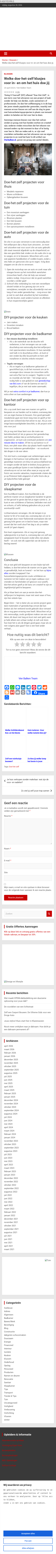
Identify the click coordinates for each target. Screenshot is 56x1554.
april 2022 (8, 1205)
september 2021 (11, 1229)
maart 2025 (9, 1090)
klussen (8, 74)
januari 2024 (9, 1137)
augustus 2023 (10, 1151)
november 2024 (11, 1103)
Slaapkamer (9, 1386)
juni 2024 (8, 1120)
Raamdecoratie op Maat (13, 1440)
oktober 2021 (10, 1225)
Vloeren (7, 1416)
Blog (6, 1328)
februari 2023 (10, 1171)
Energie (7, 1342)
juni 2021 (8, 1239)
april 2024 (8, 1127)
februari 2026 (10, 1053)
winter (7, 1420)
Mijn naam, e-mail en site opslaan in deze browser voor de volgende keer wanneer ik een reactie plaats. (28, 888)
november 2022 (11, 1181)
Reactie (8, 816)
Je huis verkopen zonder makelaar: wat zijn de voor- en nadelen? (28, 781)
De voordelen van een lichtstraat (18, 1006)
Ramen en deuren (12, 1376)
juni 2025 (8, 1080)
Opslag (7, 1365)
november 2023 (11, 1141)
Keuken (7, 1355)
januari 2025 (9, 1097)
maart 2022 (9, 1208)
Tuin (6, 1399)
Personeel (8, 1369)
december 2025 (11, 1059)
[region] (28, 1517)
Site (6, 872)
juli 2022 (8, 1195)
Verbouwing (9, 1409)
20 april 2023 (9, 88)
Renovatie (8, 1379)
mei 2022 (8, 1202)
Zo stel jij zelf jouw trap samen (35, 791)
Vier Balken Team (24, 88)
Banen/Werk (9, 1321)
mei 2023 (8, 1161)
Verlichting (9, 1413)
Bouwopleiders (8, 1450)
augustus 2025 (10, 1073)
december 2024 (11, 1100)
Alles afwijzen (28, 1548)
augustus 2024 (10, 1114)
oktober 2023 (10, 1144)
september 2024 (11, 1110)
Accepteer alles (28, 1533)
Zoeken (49, 914)
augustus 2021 (10, 1232)
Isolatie (7, 1352)
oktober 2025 (10, 1066)
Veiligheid (8, 1406)
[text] (28, 1496)
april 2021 (8, 1246)
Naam (7, 848)
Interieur (8, 1348)
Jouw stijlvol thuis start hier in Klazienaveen (24, 1021)
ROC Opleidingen (9, 1460)
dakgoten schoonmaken (15, 1335)
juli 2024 (8, 1117)
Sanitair (7, 1382)
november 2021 (11, 1222)
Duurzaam (8, 1338)
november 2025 (11, 1063)
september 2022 (11, 1188)
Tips (6, 1389)
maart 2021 (9, 1249)
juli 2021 (8, 1236)
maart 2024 (9, 1131)
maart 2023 (9, 1168)
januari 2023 (9, 1175)
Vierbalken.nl (10, 140)
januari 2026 (9, 1056)
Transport (8, 1392)
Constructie (9, 1331)
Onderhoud (9, 1362)
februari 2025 (10, 1093)
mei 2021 (8, 1242)
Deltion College (9, 1465)
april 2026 (8, 1046)
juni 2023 (8, 1158)
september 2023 (11, 1147)
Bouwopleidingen (10, 1455)
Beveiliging (9, 1325)
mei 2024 (8, 1124)
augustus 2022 (10, 1192)
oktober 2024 (10, 1107)
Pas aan (28, 1541)
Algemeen (8, 1315)
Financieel (8, 1345)
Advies (7, 1311)
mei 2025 (8, 1083)
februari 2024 (10, 1134)
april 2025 (8, 1086)
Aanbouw (8, 1308)
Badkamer (8, 1318)
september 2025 (11, 1070)
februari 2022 (10, 1212)
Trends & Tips (10, 1396)
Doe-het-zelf (14, 767)
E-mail (7, 860)
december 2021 (11, 1219)
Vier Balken (6, 17)
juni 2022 (8, 1198)
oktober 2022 (10, 1185)
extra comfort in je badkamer (26, 391)
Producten (8, 1372)
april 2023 (8, 1164)
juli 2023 (8, 1154)
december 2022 (11, 1178)
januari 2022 (9, 1215)
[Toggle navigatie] (5, 53)
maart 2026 (9, 1049)
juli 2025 (8, 1076)
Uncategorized (10, 1403)
